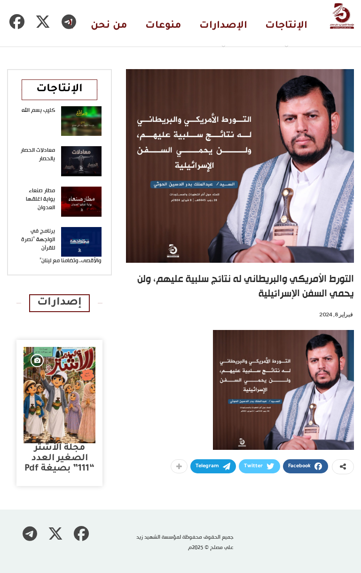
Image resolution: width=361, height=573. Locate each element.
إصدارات (59, 303)
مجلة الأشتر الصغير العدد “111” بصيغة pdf (59, 458)
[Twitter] (42, 21)
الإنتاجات (286, 26)
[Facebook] (17, 21)
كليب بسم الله (38, 110)
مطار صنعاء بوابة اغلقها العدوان (40, 199)
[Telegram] (68, 21)
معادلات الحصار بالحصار (38, 154)
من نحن (109, 26)
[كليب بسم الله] (81, 121)
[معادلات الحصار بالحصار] (81, 161)
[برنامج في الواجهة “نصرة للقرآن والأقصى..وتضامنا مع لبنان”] (81, 242)
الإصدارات (223, 26)
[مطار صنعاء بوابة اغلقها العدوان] (81, 202)
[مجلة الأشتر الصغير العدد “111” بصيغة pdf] (59, 395)
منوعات (163, 26)
